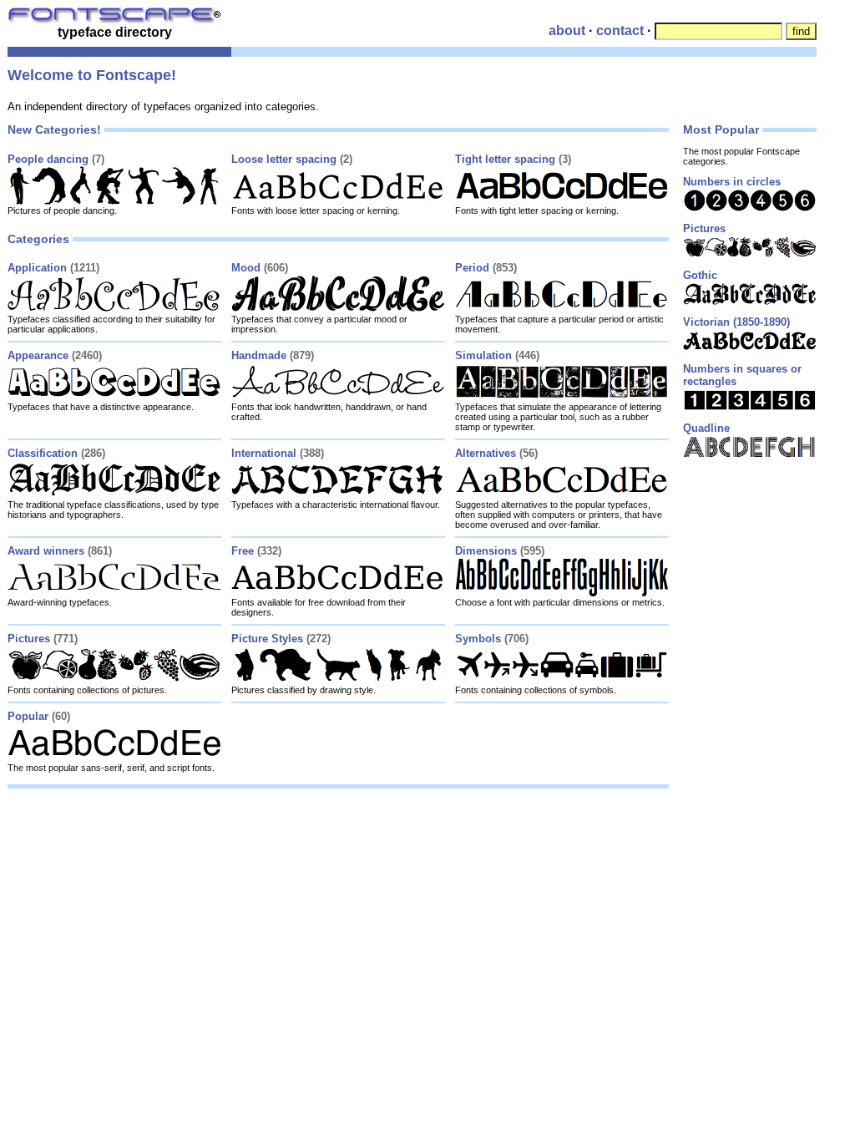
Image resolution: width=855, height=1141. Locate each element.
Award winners (46, 551)
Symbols (478, 638)
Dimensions (486, 551)
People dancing (48, 159)
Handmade (258, 355)
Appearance (38, 355)
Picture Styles (267, 638)
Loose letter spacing (283, 159)
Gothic (700, 275)
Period (472, 267)
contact (620, 30)
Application (37, 267)
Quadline (706, 428)
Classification (43, 453)
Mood (246, 267)
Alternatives (485, 453)
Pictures (29, 638)
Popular (28, 716)
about (567, 30)
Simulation (483, 355)
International (263, 453)
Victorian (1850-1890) (736, 322)
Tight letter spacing (505, 159)
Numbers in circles (732, 181)
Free (242, 551)
